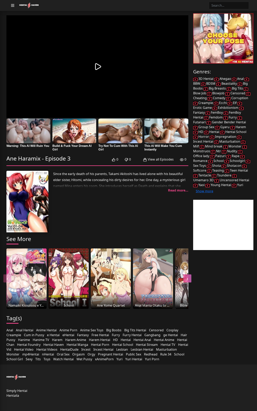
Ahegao (225, 78)
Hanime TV (41, 340)
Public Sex (133, 354)
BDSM (210, 83)
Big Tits (237, 88)
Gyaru (224, 127)
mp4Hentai (30, 354)
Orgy (91, 354)
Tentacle (205, 175)
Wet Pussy (84, 359)
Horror (204, 136)
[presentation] (7, 278)
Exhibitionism (228, 107)
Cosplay (172, 330)
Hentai (126, 340)
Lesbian (122, 349)
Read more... (178, 190)
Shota (216, 165)
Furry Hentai (132, 335)
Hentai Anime (164, 340)
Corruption (239, 98)
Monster (12, 354)
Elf (235, 103)
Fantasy (83, 335)
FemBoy (217, 112)
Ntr (218, 151)
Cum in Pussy (34, 335)
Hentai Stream (147, 344)
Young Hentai (221, 185)
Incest (86, 349)
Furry (116, 335)
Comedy (219, 98)
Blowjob (218, 93)
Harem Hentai (99, 340)
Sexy (29, 359)
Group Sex (206, 127)
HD (115, 340)
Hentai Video (24, 349)
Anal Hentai (24, 330)
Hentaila (12, 395)
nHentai (48, 354)
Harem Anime (75, 340)
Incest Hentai (103, 349)
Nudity (232, 151)
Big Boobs (113, 330)
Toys (47, 359)
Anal (9, 330)
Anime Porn (68, 330)
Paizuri (220, 156)
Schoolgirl (237, 161)
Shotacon (234, 165)
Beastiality (229, 83)
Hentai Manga (77, 344)
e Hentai (53, 335)
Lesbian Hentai (142, 349)
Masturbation (166, 349)
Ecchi (223, 103)
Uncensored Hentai (234, 180)
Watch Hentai (63, 359)
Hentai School (122, 344)
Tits (38, 359)
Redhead (150, 354)
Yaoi (201, 185)
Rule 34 (165, 354)
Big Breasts (217, 88)
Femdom (215, 117)
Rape (235, 156)
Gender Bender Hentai (228, 122)
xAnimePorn (104, 359)
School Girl (14, 359)
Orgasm (78, 354)
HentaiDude (69, 349)
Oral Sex (63, 354)
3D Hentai (206, 78)
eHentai (68, 335)
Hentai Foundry (29, 344)
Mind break (213, 146)
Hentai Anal (142, 340)
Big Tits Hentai (135, 330)
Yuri (119, 359)
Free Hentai (100, 335)
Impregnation (225, 136)
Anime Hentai (46, 330)
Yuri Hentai (133, 359)
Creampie (13, 335)
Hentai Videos (46, 349)
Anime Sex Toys (91, 330)
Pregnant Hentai (110, 354)
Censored (156, 330)
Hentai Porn (100, 344)
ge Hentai (170, 335)
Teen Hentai (238, 170)
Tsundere (224, 175)
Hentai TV (168, 344)
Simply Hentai (16, 390)
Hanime (24, 340)
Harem (57, 340)
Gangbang (152, 335)
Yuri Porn (152, 359)
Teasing (218, 170)
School (179, 354)
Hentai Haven (53, 344)
